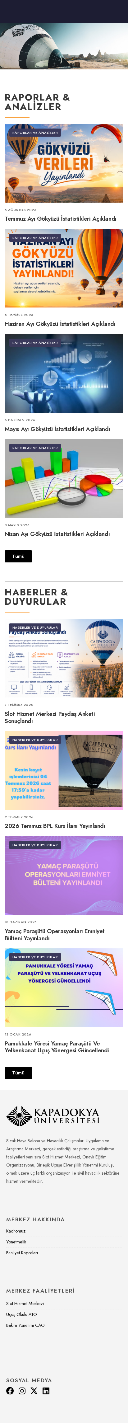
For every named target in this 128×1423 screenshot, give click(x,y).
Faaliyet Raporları (22, 1253)
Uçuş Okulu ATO (21, 1314)
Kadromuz (15, 1231)
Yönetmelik (16, 1242)
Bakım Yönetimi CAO (25, 1325)
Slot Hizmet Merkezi (25, 1303)
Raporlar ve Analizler (35, 132)
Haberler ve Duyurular (35, 627)
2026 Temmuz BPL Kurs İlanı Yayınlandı (55, 826)
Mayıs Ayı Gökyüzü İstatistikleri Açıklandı (57, 429)
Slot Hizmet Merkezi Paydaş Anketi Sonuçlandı (50, 717)
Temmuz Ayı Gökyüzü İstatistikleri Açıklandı (61, 219)
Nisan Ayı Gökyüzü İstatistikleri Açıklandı (57, 534)
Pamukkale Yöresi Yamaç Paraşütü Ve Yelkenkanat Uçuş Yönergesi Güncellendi (57, 1047)
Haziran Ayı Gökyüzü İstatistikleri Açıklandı (60, 324)
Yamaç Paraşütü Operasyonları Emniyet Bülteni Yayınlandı (55, 934)
